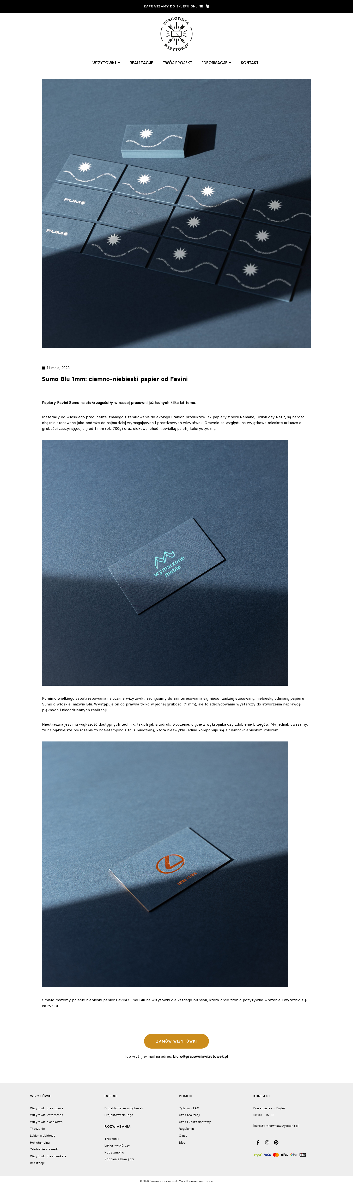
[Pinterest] (276, 1142)
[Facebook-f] (257, 1142)
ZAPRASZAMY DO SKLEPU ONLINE (173, 6)
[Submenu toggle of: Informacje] (230, 63)
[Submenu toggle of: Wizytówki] (119, 63)
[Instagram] (267, 1142)
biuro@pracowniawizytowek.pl (275, 1126)
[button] (106, 62)
